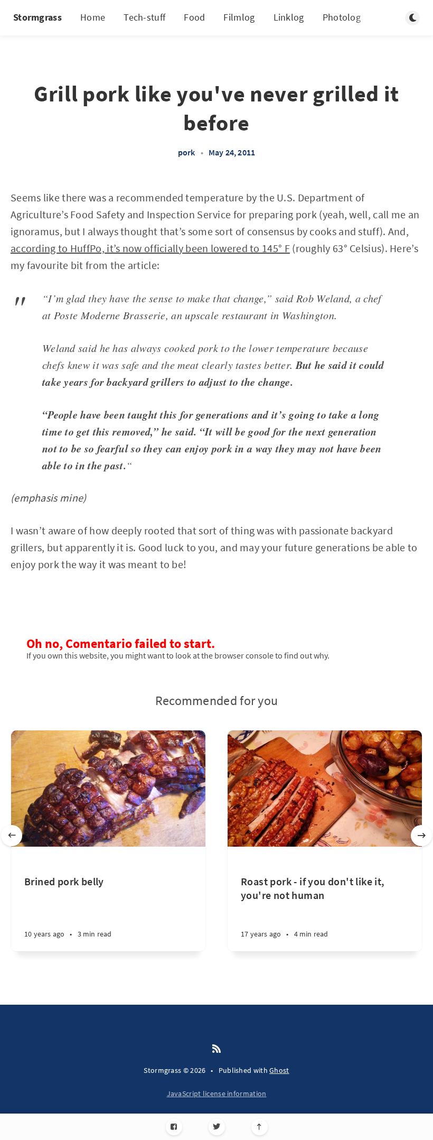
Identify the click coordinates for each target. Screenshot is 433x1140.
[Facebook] (174, 1127)
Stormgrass (37, 17)
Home (92, 17)
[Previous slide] (11, 835)
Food (194, 17)
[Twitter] (217, 1127)
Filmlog (239, 17)
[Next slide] (421, 835)
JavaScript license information (217, 1093)
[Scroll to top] (259, 1127)
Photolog (342, 17)
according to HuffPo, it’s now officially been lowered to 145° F (150, 248)
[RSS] (216, 1049)
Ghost (279, 1070)
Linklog (289, 17)
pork (186, 152)
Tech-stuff (144, 17)
